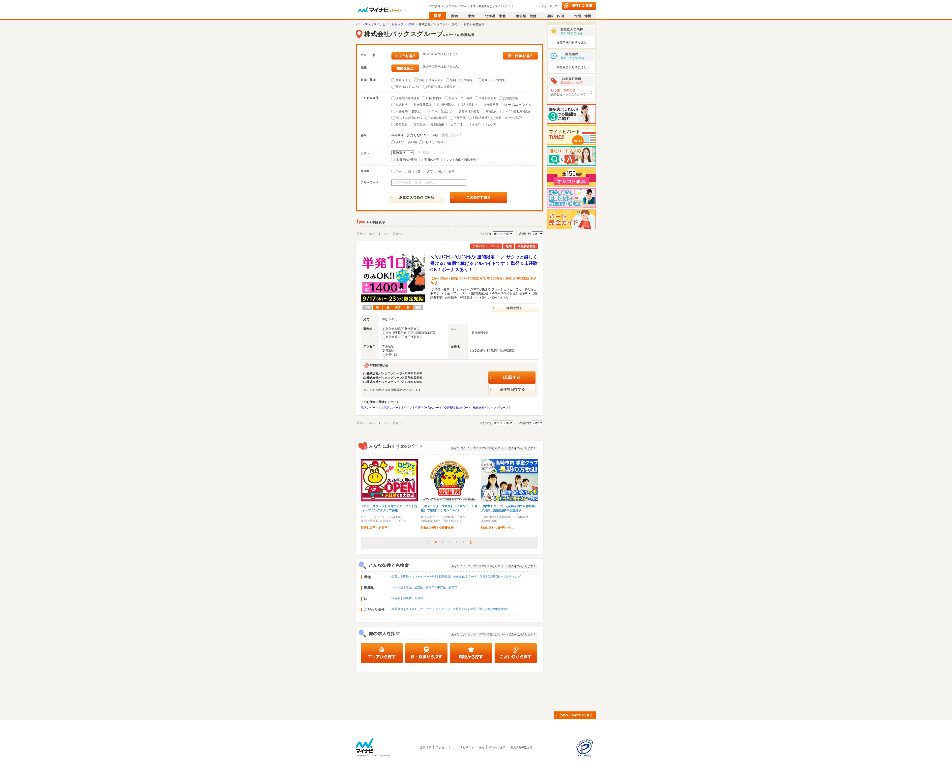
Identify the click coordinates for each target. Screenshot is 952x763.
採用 (481, 747)
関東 (412, 24)
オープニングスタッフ (520, 104)
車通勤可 (492, 111)
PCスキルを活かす (440, 111)
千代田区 (397, 587)
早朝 (398, 171)
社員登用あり (447, 104)
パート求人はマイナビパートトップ (379, 24)
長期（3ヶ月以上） (408, 87)
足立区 (418, 587)
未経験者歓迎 (438, 118)
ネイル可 (475, 124)
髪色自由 (401, 124)
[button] (428, 542)
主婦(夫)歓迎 (480, 118)
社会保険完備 (423, 104)
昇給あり (401, 104)
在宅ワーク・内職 (460, 98)
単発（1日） (403, 80)
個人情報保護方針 (521, 747)
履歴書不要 (491, 104)
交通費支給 (510, 98)
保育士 (395, 576)
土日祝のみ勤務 (406, 159)
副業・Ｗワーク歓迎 (508, 118)
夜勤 (451, 171)
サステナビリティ (463, 747)
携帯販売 (445, 576)
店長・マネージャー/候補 (419, 576)
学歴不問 (460, 118)
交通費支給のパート (457, 407)
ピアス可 (456, 124)
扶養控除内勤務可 (407, 98)
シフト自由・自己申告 (461, 159)
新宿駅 (418, 598)
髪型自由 (420, 124)
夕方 (430, 171)
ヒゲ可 (491, 124)
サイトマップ (549, 6)
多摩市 (430, 587)
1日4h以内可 (434, 98)
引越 (482, 576)
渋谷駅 (395, 598)
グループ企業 (497, 747)
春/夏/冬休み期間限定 (441, 87)
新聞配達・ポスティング (504, 576)
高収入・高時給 (406, 142)
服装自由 (438, 124)
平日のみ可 (431, 159)
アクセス (441, 747)
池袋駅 (407, 598)
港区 (409, 587)
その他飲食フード (465, 576)
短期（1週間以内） (431, 80)
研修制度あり (488, 98)
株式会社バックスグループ (490, 407)
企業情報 (425, 747)
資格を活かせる (469, 111)
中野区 (441, 587)
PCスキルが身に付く (409, 118)
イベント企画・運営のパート (422, 407)
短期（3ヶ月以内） (494, 80)
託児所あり (469, 104)
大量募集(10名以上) (408, 111)
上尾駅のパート (391, 407)
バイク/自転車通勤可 (518, 111)
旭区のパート (370, 407)
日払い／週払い (434, 142)
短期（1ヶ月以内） (462, 80)
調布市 (452, 587)
